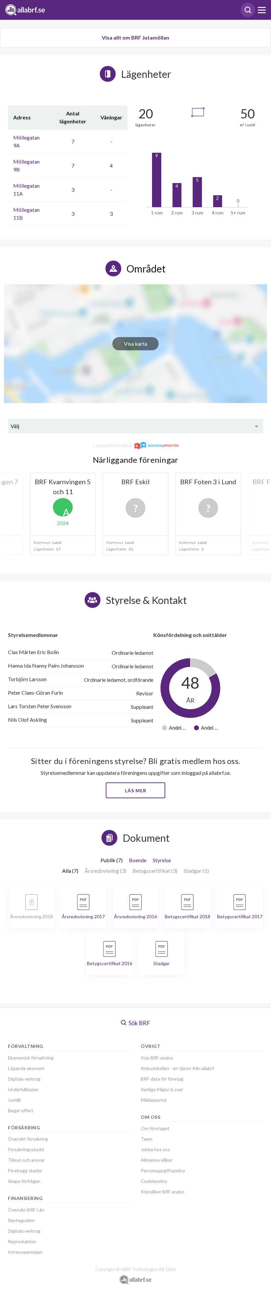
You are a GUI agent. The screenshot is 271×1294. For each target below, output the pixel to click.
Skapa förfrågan (24, 1181)
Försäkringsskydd (26, 1149)
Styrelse (162, 860)
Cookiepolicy (154, 1181)
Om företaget (155, 1128)
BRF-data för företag (162, 1079)
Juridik (14, 1100)
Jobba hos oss (155, 1149)
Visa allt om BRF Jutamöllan (135, 37)
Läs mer (135, 790)
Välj (15, 426)
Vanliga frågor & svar (162, 1089)
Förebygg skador (25, 1170)
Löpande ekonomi (26, 1068)
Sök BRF (139, 1022)
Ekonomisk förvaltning (31, 1057)
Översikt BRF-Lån (26, 1210)
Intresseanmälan (25, 1252)
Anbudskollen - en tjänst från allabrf (177, 1068)
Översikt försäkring (28, 1139)
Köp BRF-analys (157, 1057)
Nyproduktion (22, 1241)
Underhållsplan (23, 1089)
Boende (137, 860)
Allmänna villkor (157, 1160)
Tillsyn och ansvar (26, 1160)
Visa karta (135, 343)
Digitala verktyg (24, 1079)
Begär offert (20, 1110)
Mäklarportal (154, 1100)
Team (146, 1139)
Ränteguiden (21, 1220)
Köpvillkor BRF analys (162, 1191)
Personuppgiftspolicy (163, 1170)
